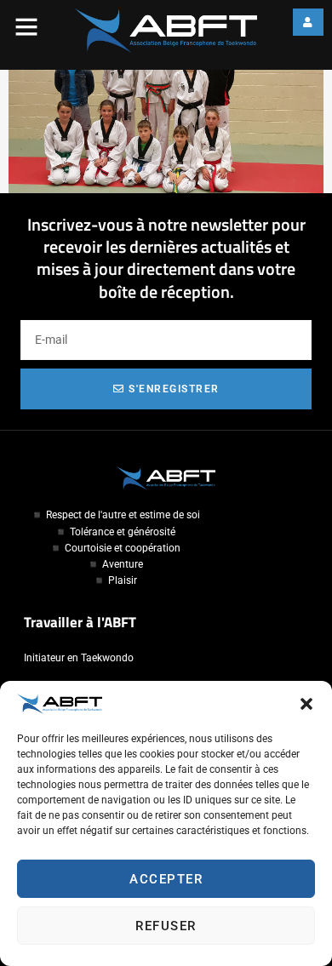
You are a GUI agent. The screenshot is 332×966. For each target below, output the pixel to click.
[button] (306, 703)
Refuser (166, 926)
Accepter (166, 879)
